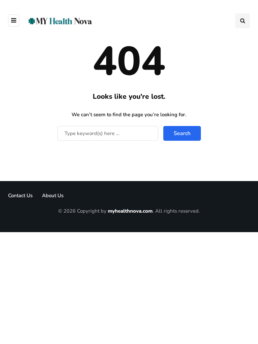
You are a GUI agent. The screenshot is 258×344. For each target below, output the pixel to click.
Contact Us (20, 195)
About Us (52, 195)
